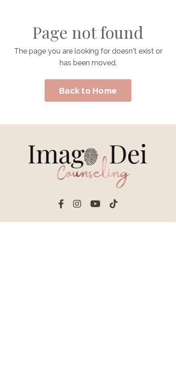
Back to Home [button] (88, 90)
